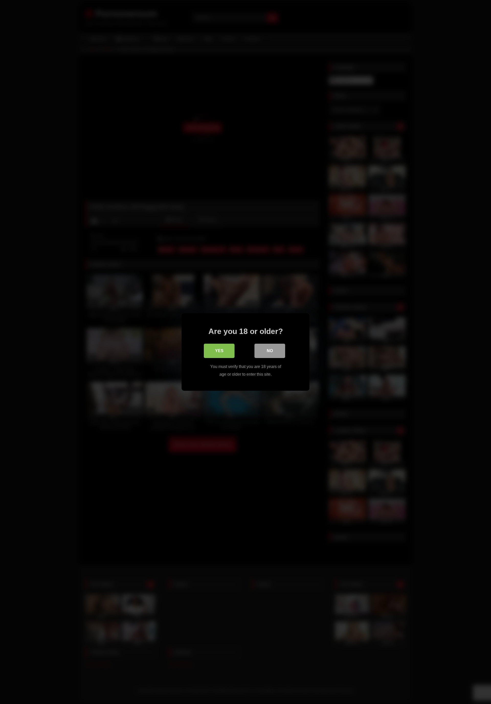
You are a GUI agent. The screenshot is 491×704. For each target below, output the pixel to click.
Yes (219, 351)
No (270, 351)
